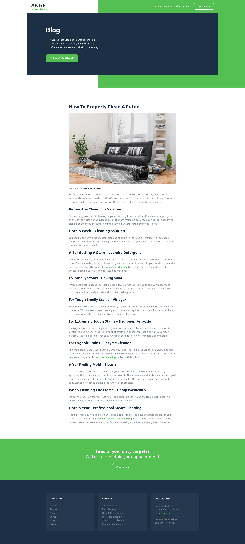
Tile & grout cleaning (113, 520)
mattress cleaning (105, 357)
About (186, 6)
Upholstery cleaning (113, 512)
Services (168, 6)
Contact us (204, 6)
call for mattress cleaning (117, 418)
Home (158, 6)
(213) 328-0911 (62, 58)
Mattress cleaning (112, 516)
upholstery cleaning (116, 266)
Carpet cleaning (110, 505)
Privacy (54, 524)
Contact (54, 516)
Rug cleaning (109, 509)
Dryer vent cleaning (113, 524)
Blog (178, 6)
